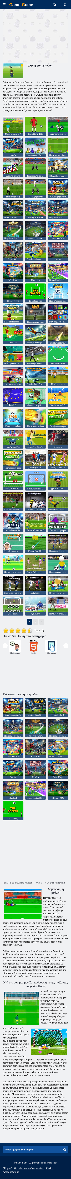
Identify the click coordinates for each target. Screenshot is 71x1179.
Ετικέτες (50, 1168)
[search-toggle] (54, 4)
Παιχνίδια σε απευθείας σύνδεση (29, 1168)
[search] (64, 1149)
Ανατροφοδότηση (11, 1172)
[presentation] (5, 645)
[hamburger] (4, 4)
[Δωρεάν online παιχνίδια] (21, 4)
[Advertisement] (32, 35)
